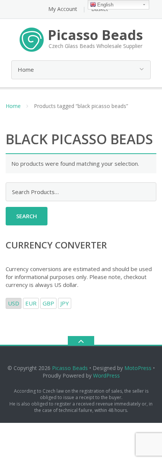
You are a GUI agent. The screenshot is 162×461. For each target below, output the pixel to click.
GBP (48, 303)
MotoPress (137, 368)
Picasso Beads (70, 368)
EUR (31, 303)
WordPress (106, 375)
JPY (64, 303)
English (105, 5)
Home (13, 105)
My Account (62, 8)
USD (13, 303)
